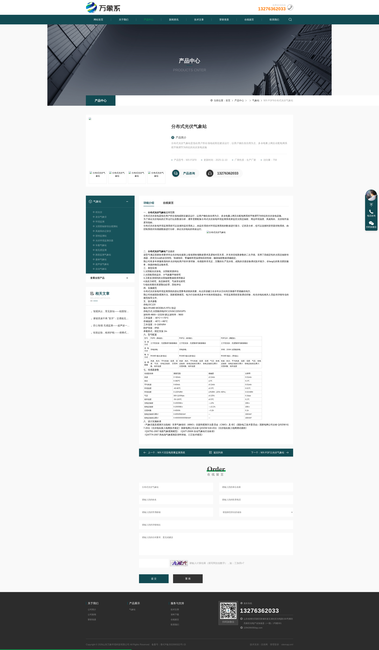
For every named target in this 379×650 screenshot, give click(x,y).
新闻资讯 (174, 19)
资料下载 (175, 614)
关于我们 (123, 19)
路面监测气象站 (103, 254)
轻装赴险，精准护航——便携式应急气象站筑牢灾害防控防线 (111, 332)
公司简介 (92, 609)
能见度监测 (101, 250)
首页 (228, 100)
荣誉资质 (224, 19)
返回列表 (218, 452)
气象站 (255, 100)
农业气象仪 (101, 217)
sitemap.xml (287, 644)
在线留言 (249, 19)
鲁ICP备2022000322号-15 (173, 644)
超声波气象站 (102, 264)
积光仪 (98, 212)
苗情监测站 (101, 236)
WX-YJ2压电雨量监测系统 (171, 452)
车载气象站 (101, 245)
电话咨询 (371, 216)
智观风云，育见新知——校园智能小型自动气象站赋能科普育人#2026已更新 (111, 311)
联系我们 (274, 19)
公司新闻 (92, 614)
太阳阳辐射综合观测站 (106, 226)
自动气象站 (101, 269)
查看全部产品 (97, 278)
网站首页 (98, 19)
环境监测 (99, 221)
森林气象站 (101, 259)
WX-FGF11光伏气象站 (272, 452)
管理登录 (274, 644)
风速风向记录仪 (103, 231)
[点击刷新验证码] (179, 563)
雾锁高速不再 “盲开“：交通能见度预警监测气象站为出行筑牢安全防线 (111, 318)
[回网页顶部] (371, 205)
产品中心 (148, 19)
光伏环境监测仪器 (104, 240)
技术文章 (199, 19)
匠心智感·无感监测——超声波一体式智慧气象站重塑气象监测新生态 (111, 325)
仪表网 (264, 644)
